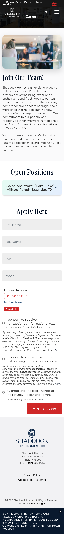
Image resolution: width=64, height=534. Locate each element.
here (57, 350)
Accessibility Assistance (32, 479)
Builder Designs (36, 503)
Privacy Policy (32, 475)
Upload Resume (16, 290)
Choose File (17, 296)
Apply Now (44, 408)
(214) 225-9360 (36, 462)
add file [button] (12, 308)
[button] (46, 12)
